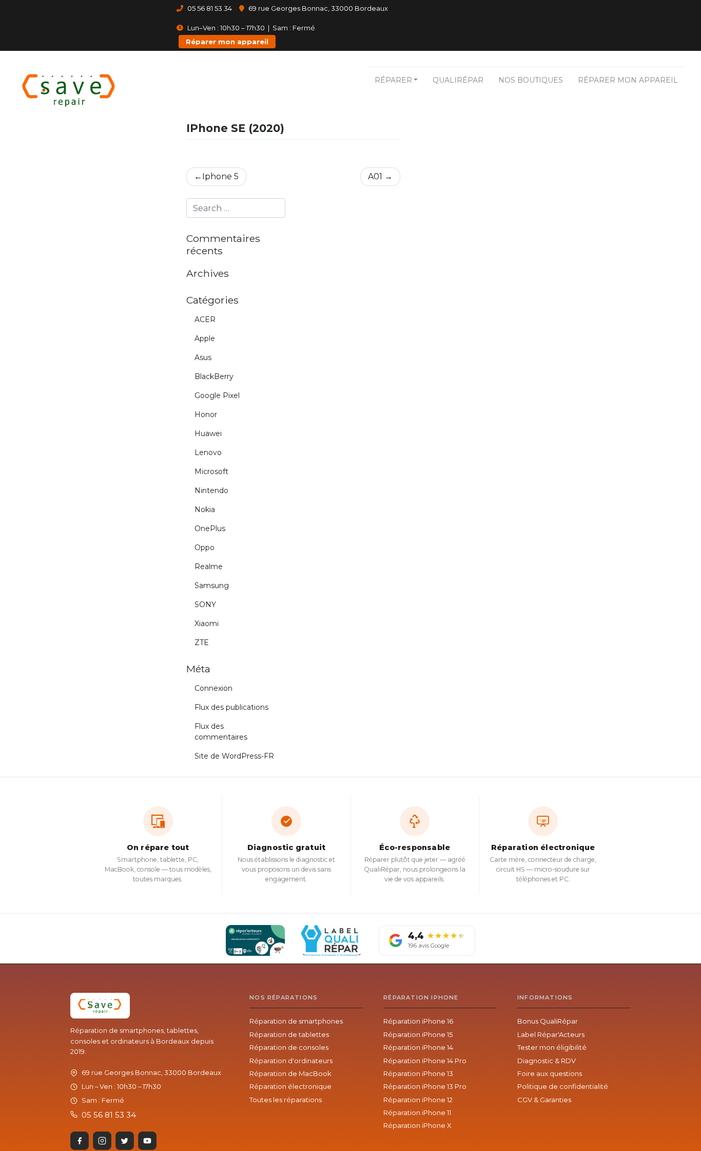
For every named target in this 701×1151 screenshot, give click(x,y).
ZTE (201, 642)
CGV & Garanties (544, 1100)
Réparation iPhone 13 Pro (424, 1086)
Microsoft (211, 471)
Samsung (211, 585)
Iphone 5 (220, 176)
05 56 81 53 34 (209, 8)
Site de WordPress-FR (234, 756)
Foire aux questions (549, 1073)
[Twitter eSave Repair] (124, 1140)
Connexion (213, 688)
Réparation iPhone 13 (418, 1073)
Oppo (204, 547)
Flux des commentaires (220, 732)
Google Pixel (217, 395)
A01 (375, 176)
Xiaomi (206, 623)
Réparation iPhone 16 (418, 1021)
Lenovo (208, 452)
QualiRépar (458, 80)
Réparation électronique (290, 1086)
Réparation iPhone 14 (418, 1047)
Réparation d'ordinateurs (291, 1060)
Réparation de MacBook (290, 1073)
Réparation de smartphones (296, 1021)
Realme (208, 566)
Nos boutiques (530, 80)
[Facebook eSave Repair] (79, 1140)
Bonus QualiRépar (547, 1021)
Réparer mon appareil (227, 41)
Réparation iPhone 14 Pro (424, 1060)
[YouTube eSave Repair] (147, 1140)
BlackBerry (213, 376)
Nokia (204, 509)
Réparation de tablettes (289, 1034)
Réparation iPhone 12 (418, 1100)
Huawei (208, 433)
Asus (202, 357)
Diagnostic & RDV (546, 1060)
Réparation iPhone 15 (418, 1034)
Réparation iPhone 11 (417, 1112)
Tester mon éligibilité (552, 1047)
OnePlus (209, 528)
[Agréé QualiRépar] (331, 940)
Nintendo (211, 490)
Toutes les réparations (285, 1100)
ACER (205, 319)
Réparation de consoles (288, 1047)
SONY (205, 604)
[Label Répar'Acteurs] (255, 940)
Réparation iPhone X (417, 1125)
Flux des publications (231, 707)
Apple (204, 338)
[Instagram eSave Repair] (102, 1140)
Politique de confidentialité (562, 1086)
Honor (205, 414)
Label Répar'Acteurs (551, 1034)
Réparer (393, 80)
